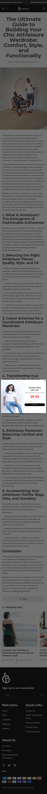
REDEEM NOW (35, 404)
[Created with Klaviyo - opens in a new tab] (23, 413)
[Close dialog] (45, 381)
